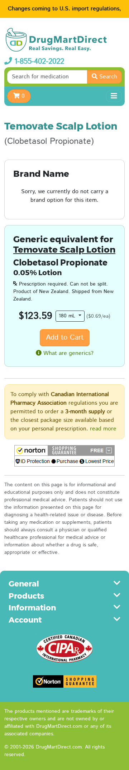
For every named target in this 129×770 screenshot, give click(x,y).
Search (107, 77)
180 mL (68, 316)
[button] (64, 456)
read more (103, 429)
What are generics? (68, 353)
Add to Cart (64, 337)
